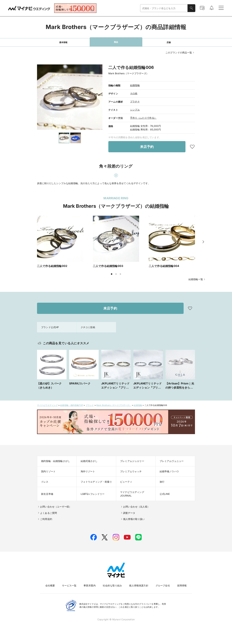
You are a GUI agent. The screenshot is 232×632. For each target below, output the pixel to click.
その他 (133, 93)
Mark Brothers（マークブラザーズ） (113, 405)
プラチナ (135, 101)
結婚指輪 (135, 85)
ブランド (90, 405)
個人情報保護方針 (138, 585)
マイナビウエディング (47, 405)
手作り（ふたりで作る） (143, 117)
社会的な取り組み (112, 585)
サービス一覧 (69, 585)
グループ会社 (163, 585)
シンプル (135, 109)
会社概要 (50, 585)
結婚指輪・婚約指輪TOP (71, 405)
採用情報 (182, 585)
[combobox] (164, 8)
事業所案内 (90, 585)
